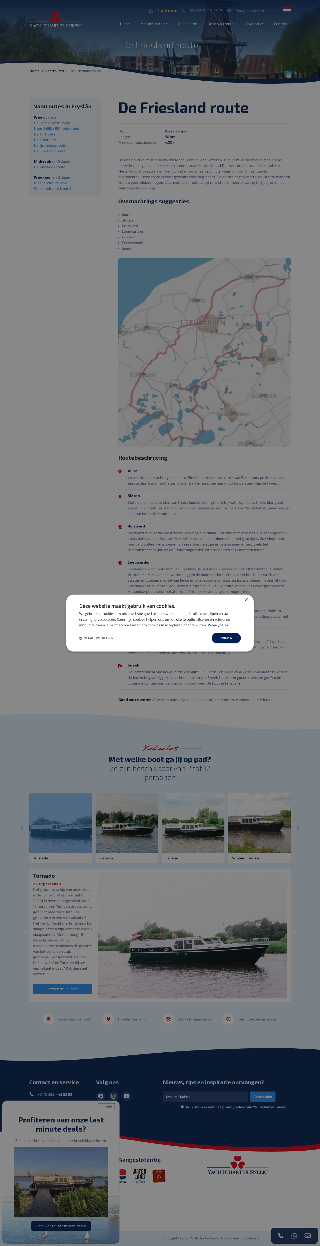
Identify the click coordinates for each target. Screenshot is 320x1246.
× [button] (246, 600)
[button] (96, 638)
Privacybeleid (218, 625)
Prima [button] (226, 638)
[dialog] (160, 623)
